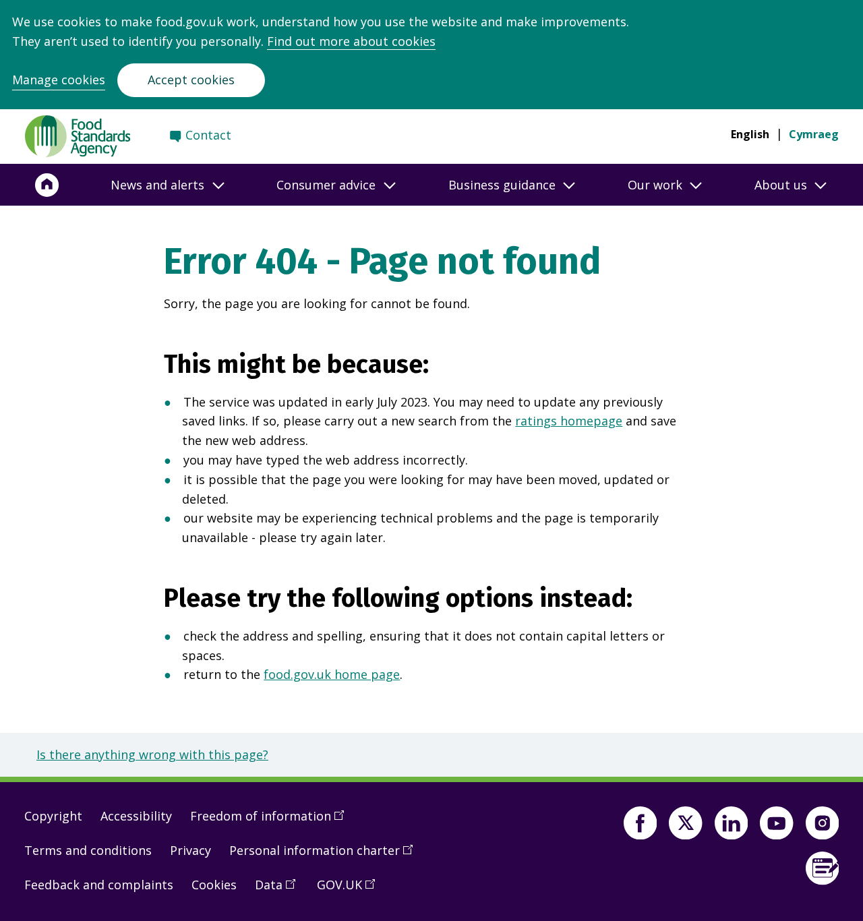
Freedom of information (271, 821)
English (750, 134)
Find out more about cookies (351, 41)
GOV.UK (350, 890)
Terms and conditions (88, 850)
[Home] (47, 185)
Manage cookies (58, 79)
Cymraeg (814, 134)
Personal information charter (325, 855)
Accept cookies (191, 79)
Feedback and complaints (98, 885)
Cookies (214, 885)
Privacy (190, 850)
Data (280, 890)
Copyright (53, 816)
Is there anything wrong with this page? (152, 754)
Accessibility (136, 816)
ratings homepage (568, 421)
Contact (208, 135)
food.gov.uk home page (332, 674)
